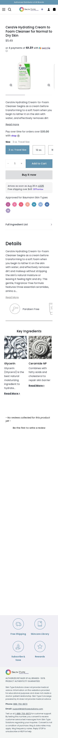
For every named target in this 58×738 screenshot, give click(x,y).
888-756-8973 (20, 704)
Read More (12, 297)
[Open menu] (3, 9)
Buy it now (29, 175)
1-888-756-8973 (23, 713)
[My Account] (47, 9)
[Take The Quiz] (41, 9)
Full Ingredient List (17, 224)
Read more (12, 124)
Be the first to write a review (29, 427)
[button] (29, 49)
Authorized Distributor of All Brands (29, 2)
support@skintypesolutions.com (28, 708)
